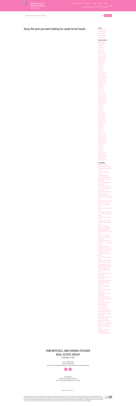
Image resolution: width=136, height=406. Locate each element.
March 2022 (101, 132)
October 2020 (101, 158)
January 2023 (101, 116)
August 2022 (101, 123)
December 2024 (102, 76)
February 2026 (102, 54)
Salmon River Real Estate (104, 280)
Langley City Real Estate (104, 241)
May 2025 (100, 67)
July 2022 (100, 125)
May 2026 (100, 49)
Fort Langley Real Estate (104, 212)
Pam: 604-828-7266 (89, 7)
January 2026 (101, 56)
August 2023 (101, 103)
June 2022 (100, 127)
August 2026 (101, 44)
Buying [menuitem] (94, 3)
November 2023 (102, 98)
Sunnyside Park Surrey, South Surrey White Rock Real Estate (104, 298)
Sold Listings (101, 37)
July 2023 (100, 105)
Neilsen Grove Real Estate (105, 260)
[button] (88, 7)
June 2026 (100, 47)
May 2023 (100, 109)
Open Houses (101, 35)
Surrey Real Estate (103, 306)
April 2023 (100, 111)
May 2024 (100, 89)
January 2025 (101, 74)
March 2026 (101, 53)
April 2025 (100, 69)
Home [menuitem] (73, 3)
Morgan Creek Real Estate (105, 250)
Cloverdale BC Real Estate (105, 177)
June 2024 (100, 87)
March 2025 (101, 71)
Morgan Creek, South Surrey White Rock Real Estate (104, 253)
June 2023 (100, 107)
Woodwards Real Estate (104, 333)
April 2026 (100, 51)
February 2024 (102, 94)
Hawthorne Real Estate (104, 228)
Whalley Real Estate (103, 319)
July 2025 (100, 63)
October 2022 (101, 120)
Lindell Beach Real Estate (104, 248)
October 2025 (101, 60)
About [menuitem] (105, 3)
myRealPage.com (70, 390)
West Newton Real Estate (104, 317)
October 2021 (101, 140)
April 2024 (100, 91)
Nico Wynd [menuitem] (87, 3)
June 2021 (100, 147)
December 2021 (102, 136)
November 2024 (102, 78)
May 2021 (100, 149)
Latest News (101, 32)
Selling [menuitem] (100, 3)
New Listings (101, 33)
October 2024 (101, 80)
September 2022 (102, 121)
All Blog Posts (101, 30)
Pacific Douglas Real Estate (105, 266)
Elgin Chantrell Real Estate (105, 201)
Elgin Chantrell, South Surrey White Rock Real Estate (104, 204)
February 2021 (102, 152)
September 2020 (102, 160)
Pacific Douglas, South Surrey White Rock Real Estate (104, 269)
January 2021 (101, 154)
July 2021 (100, 145)
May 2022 (100, 129)
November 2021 (102, 138)
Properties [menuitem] (79, 3)
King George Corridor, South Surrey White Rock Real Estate (104, 237)
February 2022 (102, 134)
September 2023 (102, 102)
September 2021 (102, 141)
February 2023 (102, 114)
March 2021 (101, 151)
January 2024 (101, 96)
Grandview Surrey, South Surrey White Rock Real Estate (104, 222)
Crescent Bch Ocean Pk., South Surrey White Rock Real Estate (104, 188)
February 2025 (102, 73)
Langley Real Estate (103, 246)
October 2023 (101, 100)
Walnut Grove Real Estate (105, 311)
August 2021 (101, 143)
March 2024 (101, 93)
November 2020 (102, 156)
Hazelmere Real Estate (104, 230)
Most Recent (101, 42)
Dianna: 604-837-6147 (102, 7)
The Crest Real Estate (104, 309)
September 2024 (102, 82)
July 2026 (100, 45)
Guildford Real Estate (103, 226)
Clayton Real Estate (103, 175)
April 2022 (100, 131)
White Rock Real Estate (104, 320)
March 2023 (101, 112)
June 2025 (100, 65)
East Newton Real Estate (104, 195)
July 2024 (100, 85)
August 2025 (101, 62)
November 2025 (102, 58)
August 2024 (101, 83)
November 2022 (102, 118)
